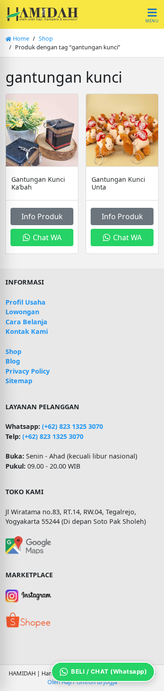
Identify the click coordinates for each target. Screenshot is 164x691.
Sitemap (18, 380)
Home (20, 38)
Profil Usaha (25, 302)
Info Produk (42, 216)
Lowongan (22, 311)
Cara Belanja (26, 321)
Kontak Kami (26, 331)
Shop (46, 38)
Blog (12, 361)
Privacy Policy (27, 371)
